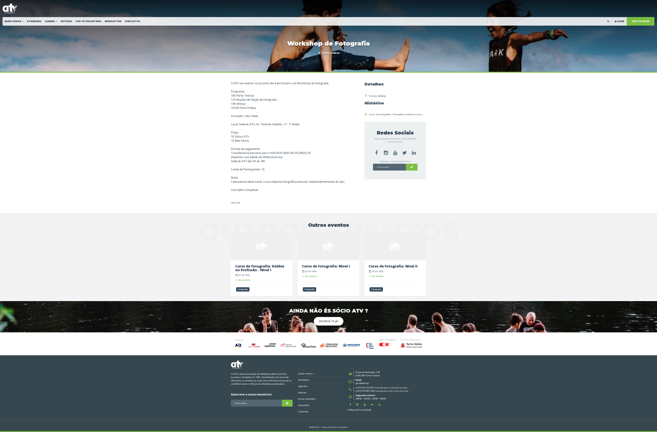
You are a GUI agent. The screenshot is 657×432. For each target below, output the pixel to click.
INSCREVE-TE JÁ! (328, 321)
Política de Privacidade (359, 409)
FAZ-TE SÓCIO (640, 21)
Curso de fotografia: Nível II (393, 266)
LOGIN (620, 21)
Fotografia (243, 289)
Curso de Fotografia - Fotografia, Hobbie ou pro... (396, 114)
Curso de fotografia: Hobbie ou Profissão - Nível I (259, 268)
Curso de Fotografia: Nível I (326, 266)
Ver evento (244, 280)
